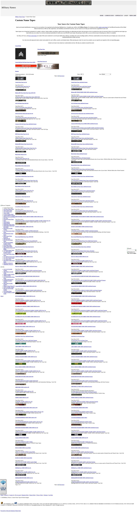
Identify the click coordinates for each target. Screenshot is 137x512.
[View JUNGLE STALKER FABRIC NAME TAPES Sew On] (28, 360)
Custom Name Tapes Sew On (21, 82)
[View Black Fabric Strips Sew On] (22, 158)
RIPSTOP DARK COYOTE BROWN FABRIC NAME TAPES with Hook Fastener (87, 216)
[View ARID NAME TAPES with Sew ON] (24, 391)
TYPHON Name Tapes (8, 250)
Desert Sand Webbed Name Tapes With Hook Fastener (82, 236)
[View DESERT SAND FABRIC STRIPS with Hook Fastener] (84, 230)
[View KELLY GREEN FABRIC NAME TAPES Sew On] (27, 371)
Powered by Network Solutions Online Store (11, 510)
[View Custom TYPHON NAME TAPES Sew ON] (82, 441)
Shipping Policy (25, 495)
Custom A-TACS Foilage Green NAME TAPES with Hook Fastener (84, 123)
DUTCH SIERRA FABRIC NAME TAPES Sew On (25, 296)
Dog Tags (5, 218)
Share (2, 296)
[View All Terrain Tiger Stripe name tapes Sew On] (25, 117)
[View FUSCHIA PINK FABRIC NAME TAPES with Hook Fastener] (86, 330)
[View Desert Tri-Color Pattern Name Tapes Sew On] (26, 250)
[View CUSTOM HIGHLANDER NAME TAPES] (82, 411)
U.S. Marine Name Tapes (9, 256)
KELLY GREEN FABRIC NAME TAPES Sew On (25, 366)
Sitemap (46, 495)
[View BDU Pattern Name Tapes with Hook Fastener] (82, 138)
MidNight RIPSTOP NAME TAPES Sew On (24, 477)
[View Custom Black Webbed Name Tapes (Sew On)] (26, 180)
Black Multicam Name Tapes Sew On (22, 186)
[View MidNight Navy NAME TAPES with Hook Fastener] (83, 472)
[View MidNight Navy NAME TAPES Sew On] (25, 472)
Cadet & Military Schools (9, 215)
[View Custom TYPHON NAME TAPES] (24, 441)
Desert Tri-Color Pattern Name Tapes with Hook (81, 246)
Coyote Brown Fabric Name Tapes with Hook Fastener (82, 206)
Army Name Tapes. (7, 210)
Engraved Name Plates (8, 219)
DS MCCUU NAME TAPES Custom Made (23, 457)
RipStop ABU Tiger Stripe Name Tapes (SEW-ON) (25, 92)
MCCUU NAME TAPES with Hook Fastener (80, 447)
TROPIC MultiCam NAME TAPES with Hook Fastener (82, 397)
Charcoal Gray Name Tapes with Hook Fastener (81, 196)
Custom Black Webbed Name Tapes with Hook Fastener (82, 176)
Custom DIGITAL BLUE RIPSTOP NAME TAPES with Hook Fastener (85, 276)
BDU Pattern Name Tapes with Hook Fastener (80, 134)
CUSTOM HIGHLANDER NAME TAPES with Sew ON (26, 407)
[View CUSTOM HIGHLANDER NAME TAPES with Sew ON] (29, 411)
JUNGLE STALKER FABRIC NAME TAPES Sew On (26, 356)
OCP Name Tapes (7, 245)
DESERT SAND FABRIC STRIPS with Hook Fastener (82, 226)
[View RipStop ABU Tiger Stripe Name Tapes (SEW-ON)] (27, 97)
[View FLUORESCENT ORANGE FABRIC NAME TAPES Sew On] (30, 310)
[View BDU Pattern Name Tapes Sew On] (23, 138)
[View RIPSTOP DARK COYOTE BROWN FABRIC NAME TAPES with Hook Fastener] (91, 220)
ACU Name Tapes (7, 211)
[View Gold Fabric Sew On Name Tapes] (79, 340)
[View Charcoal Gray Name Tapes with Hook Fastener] (82, 200)
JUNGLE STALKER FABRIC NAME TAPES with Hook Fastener (84, 356)
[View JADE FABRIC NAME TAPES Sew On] (25, 350)
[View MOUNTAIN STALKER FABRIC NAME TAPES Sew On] (29, 431)
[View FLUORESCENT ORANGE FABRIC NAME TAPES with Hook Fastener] (89, 310)
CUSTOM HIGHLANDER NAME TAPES (79, 407)
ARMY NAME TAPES (8, 274)
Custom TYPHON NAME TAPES (22, 437)
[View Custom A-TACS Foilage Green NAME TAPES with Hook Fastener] (87, 127)
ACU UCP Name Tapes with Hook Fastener (79, 103)
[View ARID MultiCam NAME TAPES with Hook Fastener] (84, 392)
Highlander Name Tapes (8, 224)
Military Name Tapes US (9, 286)
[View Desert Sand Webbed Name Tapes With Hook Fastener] (84, 240)
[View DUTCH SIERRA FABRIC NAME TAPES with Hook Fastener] (86, 300)
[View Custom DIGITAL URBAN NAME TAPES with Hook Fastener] (86, 290)
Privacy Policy (40, 495)
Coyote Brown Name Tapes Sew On (22, 206)
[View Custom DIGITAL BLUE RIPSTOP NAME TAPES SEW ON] (30, 280)
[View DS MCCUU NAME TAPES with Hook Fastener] (83, 462)
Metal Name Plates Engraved (7, 237)
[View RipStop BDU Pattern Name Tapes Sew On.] (26, 148)
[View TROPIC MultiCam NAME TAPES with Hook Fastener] (84, 401)
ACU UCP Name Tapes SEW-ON (21, 103)
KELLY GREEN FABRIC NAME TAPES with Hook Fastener (83, 366)
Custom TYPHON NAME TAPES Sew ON (79, 437)
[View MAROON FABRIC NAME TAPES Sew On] (26, 260)
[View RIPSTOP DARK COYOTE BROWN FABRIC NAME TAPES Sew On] (32, 220)
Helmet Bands (6, 223)
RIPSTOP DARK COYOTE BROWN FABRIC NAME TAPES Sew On (29, 216)
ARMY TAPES (7, 275)
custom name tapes (103, 27)
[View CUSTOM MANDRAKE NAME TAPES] (81, 421)
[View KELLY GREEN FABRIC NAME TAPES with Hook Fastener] (86, 371)
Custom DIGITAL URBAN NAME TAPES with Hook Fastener (83, 286)
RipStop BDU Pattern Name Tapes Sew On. (23, 144)
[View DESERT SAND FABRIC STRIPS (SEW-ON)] (26, 230)
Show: (78, 74)
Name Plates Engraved (42, 61)
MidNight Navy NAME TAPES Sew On (23, 467)
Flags (4, 220)
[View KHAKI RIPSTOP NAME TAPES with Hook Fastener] (84, 380)
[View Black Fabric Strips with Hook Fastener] (80, 157)
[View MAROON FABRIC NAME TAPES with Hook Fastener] (85, 270)
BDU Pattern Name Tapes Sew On (22, 134)
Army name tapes (32, 35)
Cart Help (50, 495)
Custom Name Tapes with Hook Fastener (79, 82)
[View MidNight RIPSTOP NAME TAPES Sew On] (26, 481)
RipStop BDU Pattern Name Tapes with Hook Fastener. (82, 144)
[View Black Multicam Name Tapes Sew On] (24, 190)
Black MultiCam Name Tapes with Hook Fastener (81, 186)
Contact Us (11, 495)
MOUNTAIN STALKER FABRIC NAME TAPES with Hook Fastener (85, 427)
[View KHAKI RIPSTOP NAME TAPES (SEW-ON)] (26, 380)
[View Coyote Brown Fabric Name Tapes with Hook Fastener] (84, 210)
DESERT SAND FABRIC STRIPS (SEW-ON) (24, 226)
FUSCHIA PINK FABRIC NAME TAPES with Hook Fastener (83, 326)
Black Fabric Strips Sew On (20, 154)
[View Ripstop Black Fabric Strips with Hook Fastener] (82, 169)
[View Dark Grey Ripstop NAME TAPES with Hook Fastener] (28, 270)
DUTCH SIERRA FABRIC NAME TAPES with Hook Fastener (83, 296)
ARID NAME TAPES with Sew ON (22, 387)
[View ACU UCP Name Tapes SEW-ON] (23, 107)
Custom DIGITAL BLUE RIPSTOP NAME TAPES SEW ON (27, 276)
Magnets (17, 71)
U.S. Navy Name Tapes (8, 258)
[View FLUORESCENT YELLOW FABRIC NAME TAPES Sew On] (30, 320)
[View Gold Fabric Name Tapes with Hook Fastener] (26, 340)
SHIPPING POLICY (8, 264)
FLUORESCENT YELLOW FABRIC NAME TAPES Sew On (27, 316)
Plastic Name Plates (7, 246)
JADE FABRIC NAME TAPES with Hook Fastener (81, 346)
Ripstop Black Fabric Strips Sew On (22, 165)
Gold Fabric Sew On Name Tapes (77, 336)
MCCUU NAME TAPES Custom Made (23, 447)
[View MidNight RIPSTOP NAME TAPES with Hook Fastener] (84, 481)
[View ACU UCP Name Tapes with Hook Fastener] (81, 107)
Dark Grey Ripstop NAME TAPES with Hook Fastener (26, 266)
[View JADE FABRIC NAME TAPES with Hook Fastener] (83, 350)
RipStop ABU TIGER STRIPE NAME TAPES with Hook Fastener (84, 92)
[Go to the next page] (61, 75)
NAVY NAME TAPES (8, 287)
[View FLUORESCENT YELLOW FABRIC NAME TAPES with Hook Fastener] (89, 320)
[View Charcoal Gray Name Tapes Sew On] (24, 200)
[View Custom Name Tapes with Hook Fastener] (81, 86)
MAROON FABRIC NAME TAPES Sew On (24, 256)
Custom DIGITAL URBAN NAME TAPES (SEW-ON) (26, 286)
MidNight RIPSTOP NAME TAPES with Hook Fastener (82, 477)
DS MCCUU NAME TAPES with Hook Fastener (80, 457)
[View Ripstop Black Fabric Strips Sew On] (24, 169)
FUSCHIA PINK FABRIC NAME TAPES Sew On (25, 326)
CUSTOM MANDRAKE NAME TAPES (79, 417)
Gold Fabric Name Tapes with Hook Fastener (24, 336)
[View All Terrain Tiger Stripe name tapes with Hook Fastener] (84, 117)
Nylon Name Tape (41, 49)
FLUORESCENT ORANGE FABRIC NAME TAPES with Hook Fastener (85, 306)
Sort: (100, 74)
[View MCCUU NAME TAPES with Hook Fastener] (82, 451)
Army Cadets (6, 213)
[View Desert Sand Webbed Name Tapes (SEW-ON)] (26, 240)
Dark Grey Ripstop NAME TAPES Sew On (79, 256)
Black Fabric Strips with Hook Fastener (79, 153)
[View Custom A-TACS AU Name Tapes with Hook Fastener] (28, 128)
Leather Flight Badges (8, 279)
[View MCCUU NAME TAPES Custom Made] (25, 451)
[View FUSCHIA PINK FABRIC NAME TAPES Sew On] (27, 330)
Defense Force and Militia (9, 216)
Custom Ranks (18, 45)
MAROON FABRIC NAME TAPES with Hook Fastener (82, 266)
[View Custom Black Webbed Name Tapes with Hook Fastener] (84, 180)
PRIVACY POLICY (8, 263)
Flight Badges (6, 222)
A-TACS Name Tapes (8, 214)
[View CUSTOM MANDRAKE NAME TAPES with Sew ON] (28, 421)
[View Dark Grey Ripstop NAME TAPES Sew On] (81, 260)
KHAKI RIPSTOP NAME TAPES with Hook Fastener (82, 376)
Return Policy (33, 495)
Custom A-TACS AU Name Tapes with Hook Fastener (25, 124)
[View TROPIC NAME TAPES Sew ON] (23, 401)
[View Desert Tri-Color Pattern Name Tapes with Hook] (82, 250)
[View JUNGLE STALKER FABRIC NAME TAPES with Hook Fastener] (87, 360)
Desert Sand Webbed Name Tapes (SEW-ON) (24, 236)
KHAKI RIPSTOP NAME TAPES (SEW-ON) (24, 376)
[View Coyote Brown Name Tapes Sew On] (24, 210)
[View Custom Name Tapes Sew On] (22, 86)
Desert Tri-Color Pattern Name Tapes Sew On (24, 246)
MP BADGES (6, 238)
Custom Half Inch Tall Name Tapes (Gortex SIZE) (25, 62)
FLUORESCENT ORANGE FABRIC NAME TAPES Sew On (27, 306)
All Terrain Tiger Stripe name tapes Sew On (24, 113)
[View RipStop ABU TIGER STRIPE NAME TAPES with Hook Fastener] (87, 96)
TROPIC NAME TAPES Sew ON (21, 397)
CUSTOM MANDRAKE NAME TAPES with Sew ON (25, 417)
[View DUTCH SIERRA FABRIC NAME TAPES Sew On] (28, 300)
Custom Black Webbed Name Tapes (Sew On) (24, 176)
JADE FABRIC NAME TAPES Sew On (23, 346)
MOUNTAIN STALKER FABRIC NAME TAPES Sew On (26, 427)
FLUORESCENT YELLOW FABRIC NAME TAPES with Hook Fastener (85, 316)
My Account (18, 495)
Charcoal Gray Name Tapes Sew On (22, 196)
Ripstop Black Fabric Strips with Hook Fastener (80, 165)
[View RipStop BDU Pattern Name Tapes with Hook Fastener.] (84, 148)
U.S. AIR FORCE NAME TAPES (7, 252)
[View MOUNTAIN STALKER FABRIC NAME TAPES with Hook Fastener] (88, 431)
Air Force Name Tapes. (8, 209)
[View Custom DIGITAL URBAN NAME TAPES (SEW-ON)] (28, 290)
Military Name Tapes (20, 16)
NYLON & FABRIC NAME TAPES (8, 243)
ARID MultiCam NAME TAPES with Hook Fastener (81, 386)
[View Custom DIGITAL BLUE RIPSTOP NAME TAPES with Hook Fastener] (88, 280)
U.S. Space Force (7, 259)
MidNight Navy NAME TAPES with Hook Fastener (81, 467)
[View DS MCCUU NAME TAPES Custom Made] (26, 462)
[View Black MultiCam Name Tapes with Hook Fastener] (83, 190)
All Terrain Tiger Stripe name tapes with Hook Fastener (82, 113)
